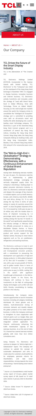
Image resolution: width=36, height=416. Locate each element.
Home (6, 45)
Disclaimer (28, 414)
